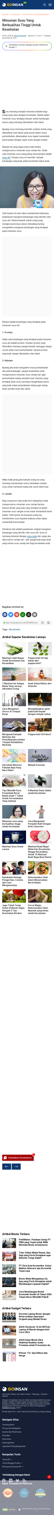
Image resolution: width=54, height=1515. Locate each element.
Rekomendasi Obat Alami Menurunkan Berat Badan (38, 880)
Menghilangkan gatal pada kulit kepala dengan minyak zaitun (39, 711)
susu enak (32, 536)
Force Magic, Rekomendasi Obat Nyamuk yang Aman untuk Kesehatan (38, 909)
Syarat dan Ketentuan (11, 1432)
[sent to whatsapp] (22, 614)
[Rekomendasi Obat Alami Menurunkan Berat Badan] (40, 868)
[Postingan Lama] (16, 1167)
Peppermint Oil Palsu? (39, 734)
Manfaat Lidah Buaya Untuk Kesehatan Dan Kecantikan (13, 661)
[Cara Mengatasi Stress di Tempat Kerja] (14, 699)
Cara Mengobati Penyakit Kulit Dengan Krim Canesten (39, 824)
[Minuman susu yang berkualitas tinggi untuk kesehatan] (14, 812)
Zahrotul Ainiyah (20, 36)
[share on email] (34, 614)
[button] (50, 4)
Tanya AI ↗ (7, 1459)
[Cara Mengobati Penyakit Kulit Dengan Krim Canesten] (40, 812)
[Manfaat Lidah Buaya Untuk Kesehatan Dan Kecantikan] (14, 648)
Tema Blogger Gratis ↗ (12, 1463)
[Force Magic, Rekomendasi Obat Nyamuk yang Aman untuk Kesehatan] (40, 896)
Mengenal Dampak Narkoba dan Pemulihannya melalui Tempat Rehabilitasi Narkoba (13, 739)
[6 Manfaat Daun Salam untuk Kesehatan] (40, 781)
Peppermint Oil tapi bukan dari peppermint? (38, 661)
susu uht (6, 157)
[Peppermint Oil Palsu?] (40, 725)
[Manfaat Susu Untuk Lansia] (14, 837)
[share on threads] (28, 614)
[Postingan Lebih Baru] (6, 1167)
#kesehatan (14, 629)
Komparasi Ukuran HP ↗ (12, 1467)
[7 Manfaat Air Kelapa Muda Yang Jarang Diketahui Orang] (14, 674)
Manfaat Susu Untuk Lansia (12, 848)
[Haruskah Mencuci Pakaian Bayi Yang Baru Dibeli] (14, 755)
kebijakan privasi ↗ (9, 1408)
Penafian (6, 1435)
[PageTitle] (12, 4)
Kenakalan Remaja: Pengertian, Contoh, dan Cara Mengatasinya (12, 881)
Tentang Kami (8, 1425)
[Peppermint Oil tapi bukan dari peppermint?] (40, 648)
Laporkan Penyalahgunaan (14, 1446)
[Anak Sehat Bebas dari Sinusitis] (40, 674)
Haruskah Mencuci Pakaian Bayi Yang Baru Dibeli (12, 768)
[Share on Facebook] (4, 614)
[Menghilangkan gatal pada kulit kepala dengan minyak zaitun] (40, 699)
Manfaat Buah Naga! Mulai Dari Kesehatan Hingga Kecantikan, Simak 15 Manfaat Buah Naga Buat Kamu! (39, 851)
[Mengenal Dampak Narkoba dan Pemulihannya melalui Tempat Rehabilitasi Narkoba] (14, 725)
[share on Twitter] (10, 614)
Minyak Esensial (36, 765)
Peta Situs (6, 1439)
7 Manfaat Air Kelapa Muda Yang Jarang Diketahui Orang (13, 686)
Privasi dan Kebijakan (11, 1428)
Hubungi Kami (8, 1443)
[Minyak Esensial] (40, 755)
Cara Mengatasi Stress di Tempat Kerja (11, 711)
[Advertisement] (27, 80)
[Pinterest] (16, 614)
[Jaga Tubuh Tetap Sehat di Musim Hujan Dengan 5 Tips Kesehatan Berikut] (14, 896)
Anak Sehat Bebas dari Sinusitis (40, 684)
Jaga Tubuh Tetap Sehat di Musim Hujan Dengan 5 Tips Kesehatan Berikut (13, 909)
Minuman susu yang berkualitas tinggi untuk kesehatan (12, 824)
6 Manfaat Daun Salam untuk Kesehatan (39, 791)
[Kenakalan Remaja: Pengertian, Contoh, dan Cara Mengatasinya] (14, 868)
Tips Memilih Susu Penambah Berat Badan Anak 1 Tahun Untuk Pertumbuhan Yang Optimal (12, 795)
